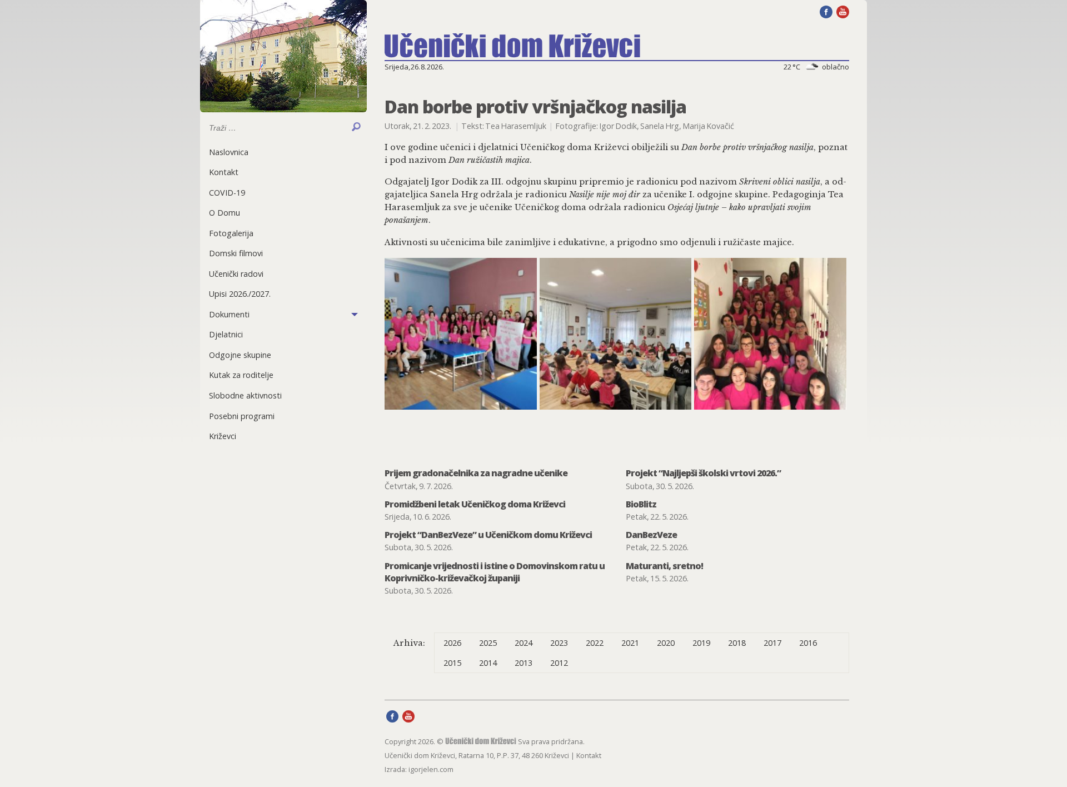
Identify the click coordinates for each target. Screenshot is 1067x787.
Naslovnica (228, 152)
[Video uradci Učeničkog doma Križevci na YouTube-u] (842, 11)
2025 (488, 642)
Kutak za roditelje (241, 375)
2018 (737, 642)
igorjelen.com (430, 769)
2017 (772, 642)
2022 (595, 642)
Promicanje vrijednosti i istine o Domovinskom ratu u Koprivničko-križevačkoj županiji (495, 572)
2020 (666, 642)
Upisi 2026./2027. (240, 293)
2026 (452, 642)
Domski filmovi (236, 253)
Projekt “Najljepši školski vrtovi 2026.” (703, 473)
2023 (559, 642)
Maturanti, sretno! (664, 566)
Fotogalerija (231, 233)
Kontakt (223, 172)
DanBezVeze (651, 535)
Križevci (222, 436)
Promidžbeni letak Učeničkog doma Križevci (475, 504)
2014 (488, 663)
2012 (559, 663)
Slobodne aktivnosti (245, 395)
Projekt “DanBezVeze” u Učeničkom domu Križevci (488, 535)
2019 (701, 642)
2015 (452, 663)
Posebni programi (242, 416)
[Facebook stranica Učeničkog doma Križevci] (826, 11)
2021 (630, 642)
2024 (523, 642)
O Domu (224, 212)
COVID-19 (227, 192)
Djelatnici (226, 334)
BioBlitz (641, 504)
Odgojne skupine (240, 355)
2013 (523, 663)
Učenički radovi (236, 273)
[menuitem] (283, 152)
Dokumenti (229, 314)
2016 (808, 642)
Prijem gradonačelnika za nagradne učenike (476, 473)
